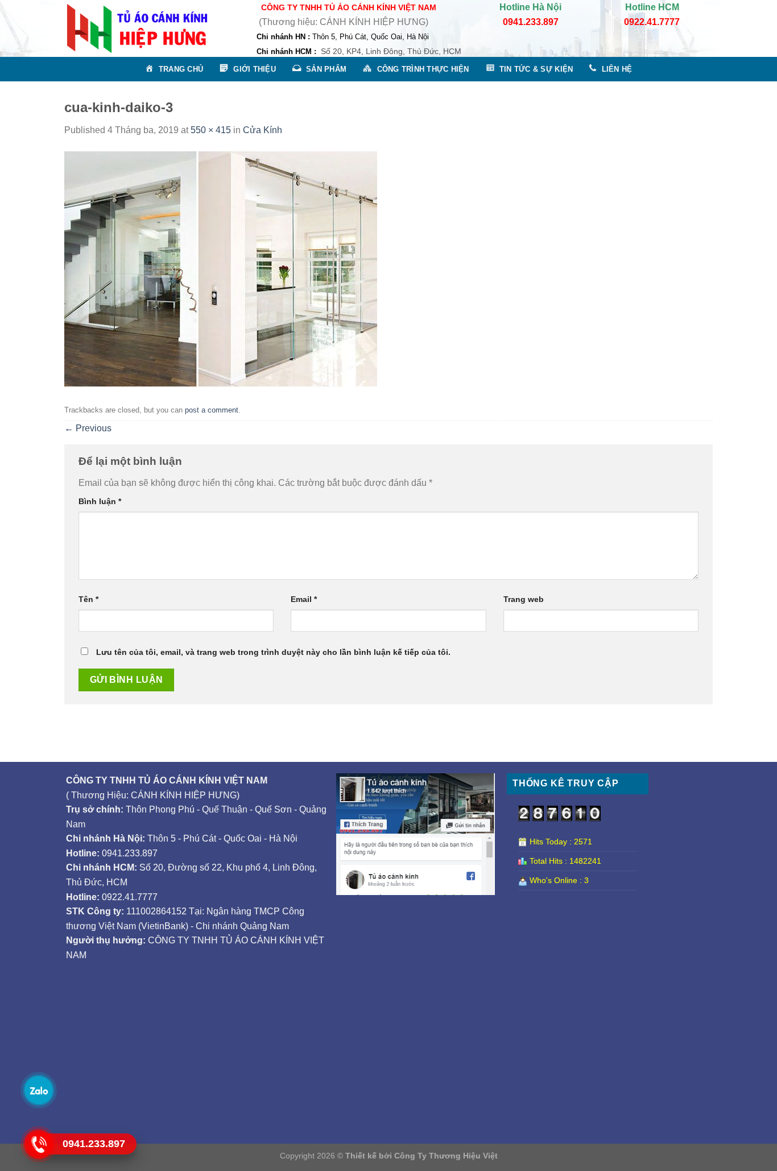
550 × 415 (211, 130)
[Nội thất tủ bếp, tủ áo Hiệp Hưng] (137, 28)
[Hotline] (38, 1144)
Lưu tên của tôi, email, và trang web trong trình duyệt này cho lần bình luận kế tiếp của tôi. (273, 652)
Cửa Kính (262, 130)
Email (304, 599)
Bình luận (99, 501)
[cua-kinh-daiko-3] (220, 269)
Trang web (523, 599)
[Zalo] (38, 1090)
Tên (88, 599)
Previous (87, 428)
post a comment (211, 410)
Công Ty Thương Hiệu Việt (446, 1155)
